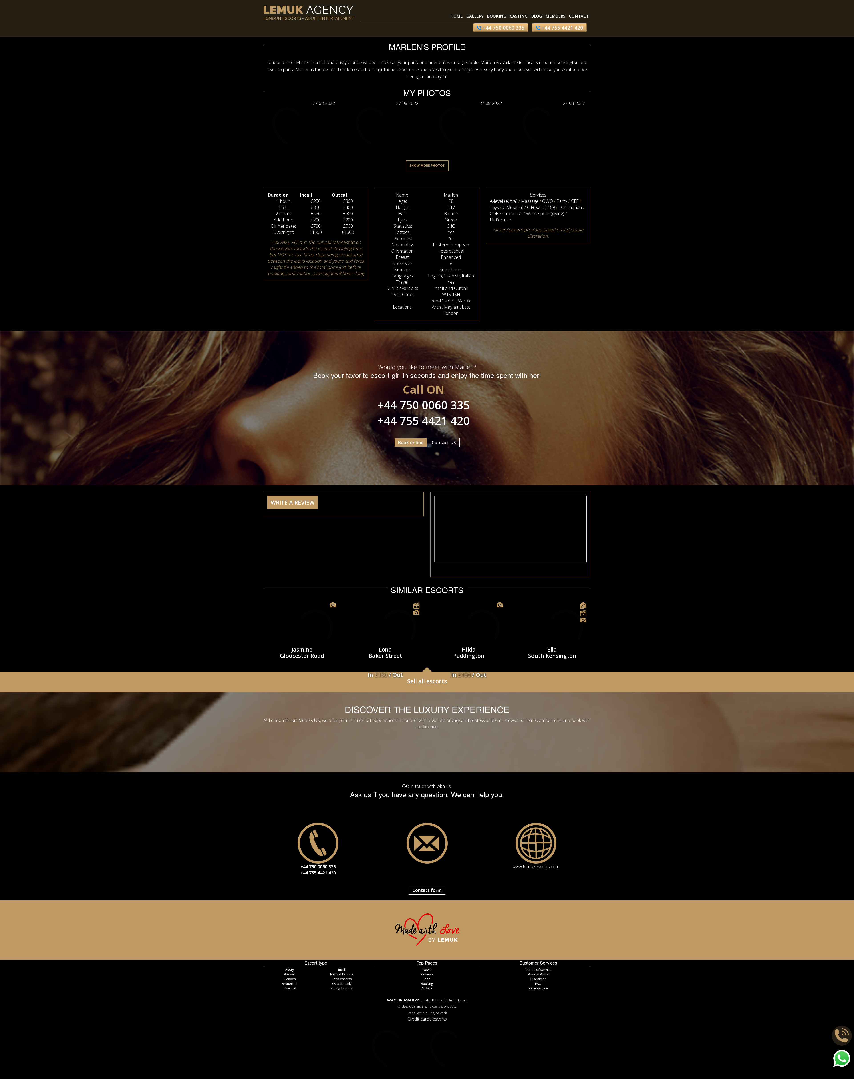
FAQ (538, 983)
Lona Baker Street (385, 656)
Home (456, 16)
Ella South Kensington (552, 652)
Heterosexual (451, 251)
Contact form (427, 890)
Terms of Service (538, 969)
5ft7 (451, 207)
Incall (342, 969)
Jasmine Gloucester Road (302, 652)
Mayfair (451, 307)
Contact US (444, 442)
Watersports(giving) (545, 214)
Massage (529, 201)
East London (456, 310)
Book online (410, 442)
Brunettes (289, 983)
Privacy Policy (538, 974)
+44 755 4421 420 (561, 27)
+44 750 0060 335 (502, 27)
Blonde (451, 214)
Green (451, 220)
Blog (536, 16)
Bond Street (442, 301)
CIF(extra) (536, 207)
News (427, 969)
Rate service (538, 988)
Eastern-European (451, 245)
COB (494, 214)
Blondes (289, 979)
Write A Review (293, 502)
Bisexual (289, 988)
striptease (512, 214)
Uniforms (499, 220)
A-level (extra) (503, 201)
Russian (290, 974)
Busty (289, 969)
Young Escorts (342, 988)
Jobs (427, 979)
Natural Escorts (342, 974)
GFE (575, 201)
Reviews (426, 974)
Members (555, 16)
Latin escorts (342, 979)
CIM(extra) (513, 207)
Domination (570, 207)
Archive (427, 988)
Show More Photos (427, 165)
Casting (519, 16)
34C (451, 226)
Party (562, 201)
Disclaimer (538, 979)
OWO (547, 201)
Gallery (474, 16)
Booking (496, 16)
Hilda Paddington (468, 656)
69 (552, 207)
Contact (579, 16)
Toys (494, 207)
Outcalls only (342, 983)
